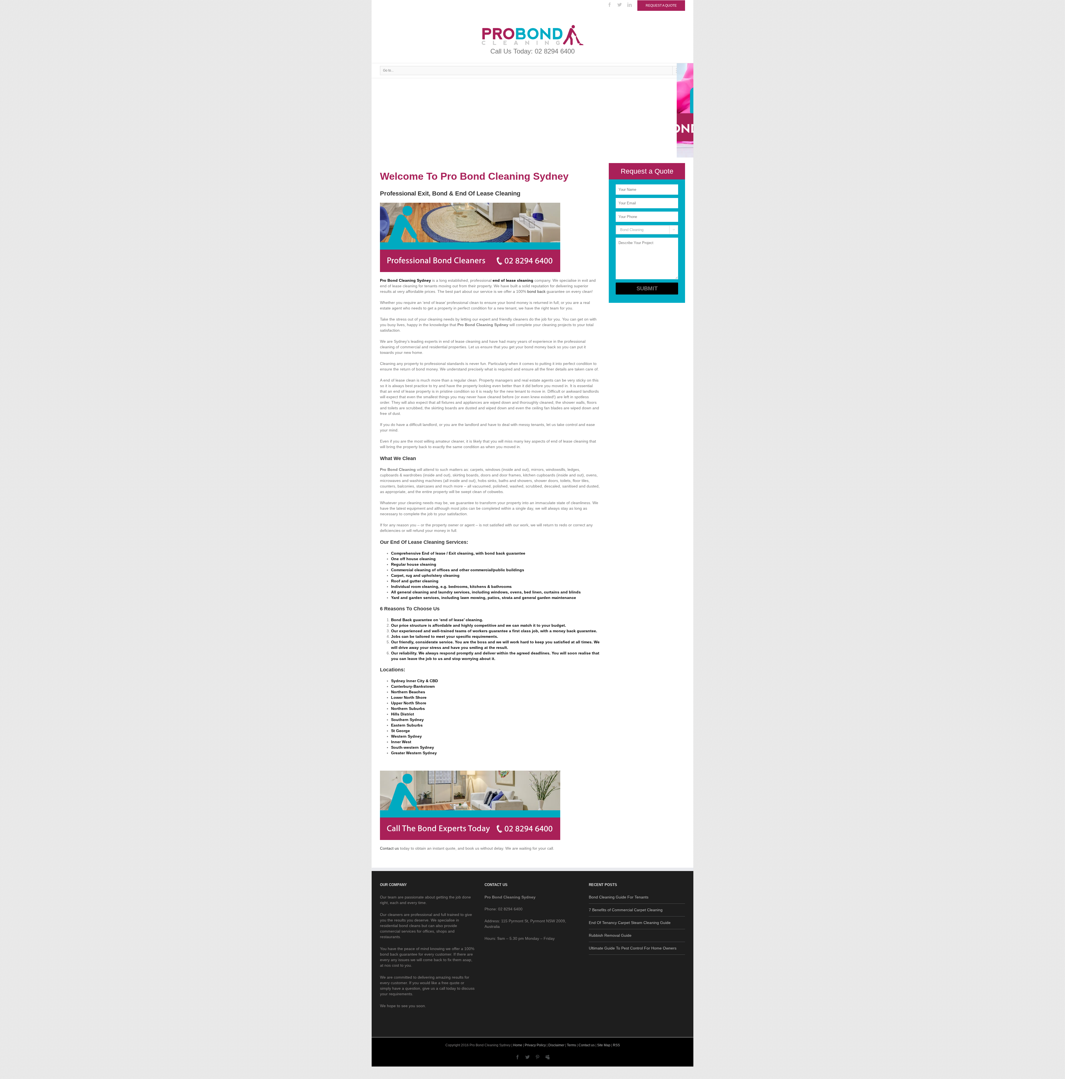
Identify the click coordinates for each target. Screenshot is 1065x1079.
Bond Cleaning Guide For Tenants (618, 897)
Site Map (603, 1045)
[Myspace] (547, 1057)
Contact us (389, 848)
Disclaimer (556, 1045)
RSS (616, 1045)
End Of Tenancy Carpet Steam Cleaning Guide (630, 922)
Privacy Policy (535, 1045)
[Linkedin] (629, 4)
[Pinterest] (537, 1057)
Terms (571, 1045)
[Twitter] (619, 4)
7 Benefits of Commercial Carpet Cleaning (626, 910)
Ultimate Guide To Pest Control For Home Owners (632, 948)
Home (517, 1045)
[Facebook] (609, 4)
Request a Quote (661, 5)
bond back (536, 291)
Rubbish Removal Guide (610, 935)
